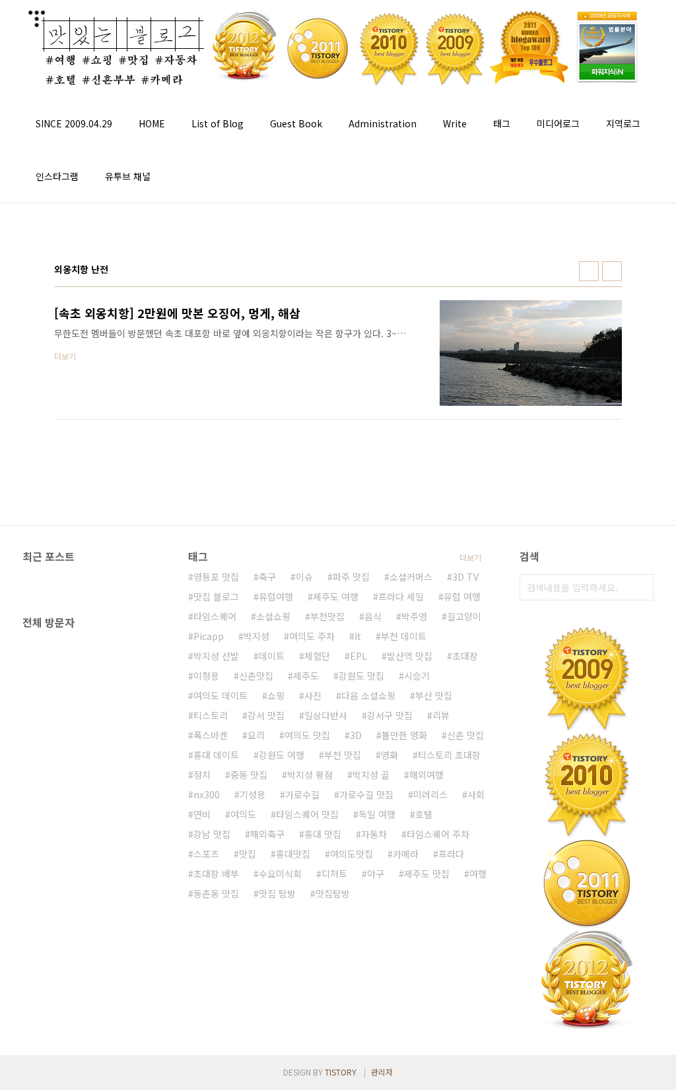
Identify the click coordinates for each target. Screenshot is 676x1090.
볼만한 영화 (404, 735)
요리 (256, 735)
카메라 (406, 853)
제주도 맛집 (427, 873)
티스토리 (210, 715)
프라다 (451, 853)
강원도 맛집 (361, 675)
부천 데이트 (403, 636)
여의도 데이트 (220, 695)
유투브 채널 (128, 176)
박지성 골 (371, 774)
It (358, 636)
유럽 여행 (462, 596)
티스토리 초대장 (449, 754)
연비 (202, 814)
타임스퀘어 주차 (438, 834)
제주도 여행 (335, 596)
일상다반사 (325, 715)
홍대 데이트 (216, 754)
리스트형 (612, 271)
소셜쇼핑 (273, 616)
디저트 (334, 873)
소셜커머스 (410, 576)
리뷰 (441, 715)
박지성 (256, 636)
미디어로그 (558, 123)
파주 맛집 (351, 576)
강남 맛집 (211, 834)
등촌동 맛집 (216, 893)
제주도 (306, 675)
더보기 (470, 557)
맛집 (247, 853)
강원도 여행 (281, 754)
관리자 (382, 1071)
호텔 (423, 814)
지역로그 (623, 123)
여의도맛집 (351, 853)
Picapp (208, 636)
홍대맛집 (293, 853)
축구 (267, 576)
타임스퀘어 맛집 (307, 814)
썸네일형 (589, 271)
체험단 (317, 655)
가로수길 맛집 (366, 794)
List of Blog (217, 123)
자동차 (374, 834)
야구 (375, 873)
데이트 (272, 655)
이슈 (304, 576)
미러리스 (430, 794)
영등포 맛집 (216, 576)
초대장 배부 (216, 873)
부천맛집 (327, 616)
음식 (373, 616)
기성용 (252, 794)
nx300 (206, 794)
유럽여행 (276, 596)
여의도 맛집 (307, 735)
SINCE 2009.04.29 (74, 123)
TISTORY (340, 1071)
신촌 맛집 (465, 735)
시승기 (417, 675)
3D (356, 735)
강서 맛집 (266, 715)
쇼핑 (276, 695)
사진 (312, 695)
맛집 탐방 (277, 893)
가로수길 (302, 794)
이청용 (206, 675)
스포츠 (206, 853)
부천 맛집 (342, 754)
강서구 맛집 (390, 715)
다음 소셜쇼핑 (368, 695)
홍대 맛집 (322, 834)
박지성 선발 (216, 655)
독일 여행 (376, 814)
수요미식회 (280, 873)
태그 (501, 123)
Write (455, 123)
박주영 (414, 616)
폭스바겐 (210, 735)
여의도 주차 (312, 636)
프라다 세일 (401, 596)
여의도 (243, 814)
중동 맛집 (248, 774)
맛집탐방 (333, 893)
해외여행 (426, 774)
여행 (478, 873)
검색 (640, 587)
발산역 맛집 (409, 655)
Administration (383, 123)
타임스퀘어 (214, 616)
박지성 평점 (310, 774)
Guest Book (296, 123)
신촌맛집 (256, 675)
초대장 (465, 655)
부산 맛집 (433, 695)
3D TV (465, 576)
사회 (476, 794)
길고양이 (464, 616)
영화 (389, 754)
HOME (152, 123)
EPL (358, 655)
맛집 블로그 (216, 596)
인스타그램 (57, 176)
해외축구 (267, 834)
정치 (202, 774)
